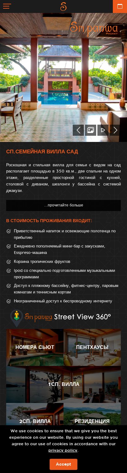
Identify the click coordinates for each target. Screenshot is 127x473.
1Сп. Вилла (64, 384)
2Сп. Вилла (35, 421)
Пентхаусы (92, 347)
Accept (63, 464)
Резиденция (92, 421)
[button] (78, 130)
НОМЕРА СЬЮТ (34, 347)
